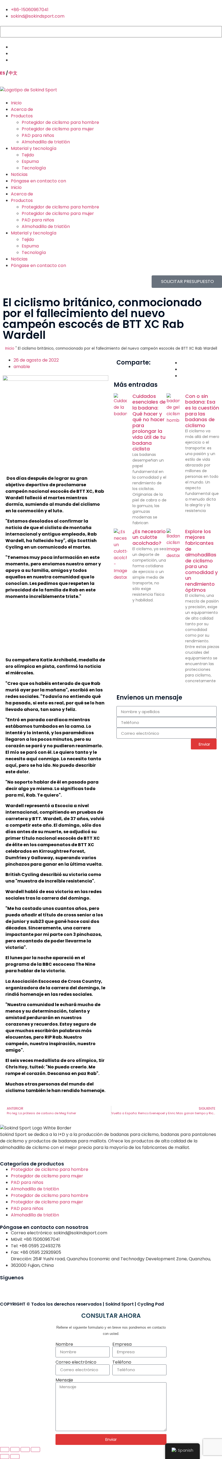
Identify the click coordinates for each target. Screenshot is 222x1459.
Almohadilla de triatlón (46, 142)
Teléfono (121, 1362)
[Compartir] (25, 1449)
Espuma (30, 161)
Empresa (122, 1344)
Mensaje (64, 1380)
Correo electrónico (76, 1362)
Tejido (28, 155)
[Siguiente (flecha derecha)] (14, 1456)
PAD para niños (38, 135)
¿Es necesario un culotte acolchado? (149, 537)
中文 (13, 73)
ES (2, 73)
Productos (22, 116)
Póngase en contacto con (38, 181)
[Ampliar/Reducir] (4, 1449)
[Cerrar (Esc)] (35, 1449)
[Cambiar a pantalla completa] (14, 1449)
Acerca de (22, 109)
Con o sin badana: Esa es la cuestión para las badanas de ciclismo (202, 411)
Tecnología (34, 168)
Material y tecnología (33, 148)
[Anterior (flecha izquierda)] (4, 1456)
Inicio (16, 103)
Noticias (19, 174)
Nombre (64, 1344)
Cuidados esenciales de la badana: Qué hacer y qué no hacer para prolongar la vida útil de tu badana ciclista (149, 422)
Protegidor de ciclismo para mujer (58, 129)
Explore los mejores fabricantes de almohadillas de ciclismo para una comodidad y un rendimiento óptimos (201, 560)
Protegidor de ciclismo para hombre (60, 122)
